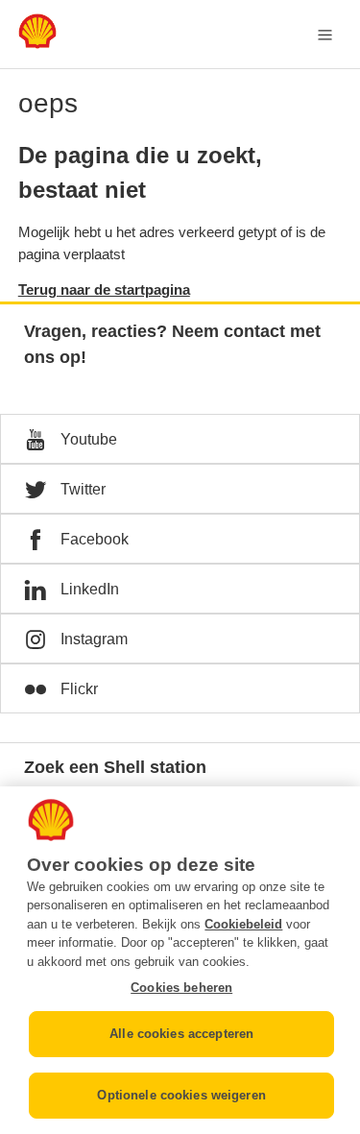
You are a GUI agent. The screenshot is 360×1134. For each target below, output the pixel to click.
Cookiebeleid (243, 924)
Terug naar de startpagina (104, 289)
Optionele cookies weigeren (181, 1095)
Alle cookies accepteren (181, 1033)
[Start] (37, 44)
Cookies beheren (181, 987)
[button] (180, 439)
